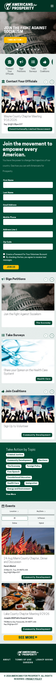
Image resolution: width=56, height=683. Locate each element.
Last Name (8, 193)
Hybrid (41, 523)
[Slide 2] (24, 49)
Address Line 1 (10, 230)
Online (14, 523)
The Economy (13, 466)
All (14, 518)
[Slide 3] (28, 49)
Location (13, 511)
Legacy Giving (44, 660)
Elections (42, 460)
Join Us (11, 267)
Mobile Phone (9, 217)
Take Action (14, 40)
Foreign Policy (34, 466)
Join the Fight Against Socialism (22, 314)
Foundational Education (19, 478)
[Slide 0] (17, 49)
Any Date (40, 511)
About (7, 660)
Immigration (31, 483)
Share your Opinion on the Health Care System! (26, 372)
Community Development (19, 460)
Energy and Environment (19, 489)
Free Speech (13, 472)
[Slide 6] (38, 49)
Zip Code (7, 242)
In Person (41, 518)
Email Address (10, 205)
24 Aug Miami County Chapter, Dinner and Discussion (26, 560)
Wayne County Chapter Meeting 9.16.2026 (23, 118)
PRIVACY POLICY (34, 679)
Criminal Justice (15, 455)
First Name (8, 180)
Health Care (13, 483)
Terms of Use (23, 660)
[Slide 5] (35, 49)
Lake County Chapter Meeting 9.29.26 (26, 614)
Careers (28, 663)
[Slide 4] (31, 49)
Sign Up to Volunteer (16, 426)
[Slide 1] (21, 49)
